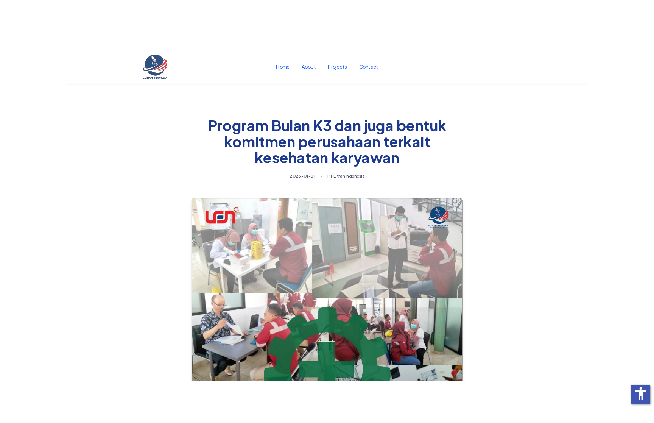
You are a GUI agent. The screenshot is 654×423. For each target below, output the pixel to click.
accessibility (640, 393)
